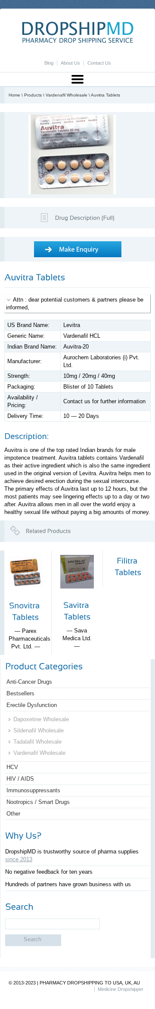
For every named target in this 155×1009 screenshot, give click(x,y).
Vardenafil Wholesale (66, 95)
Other (13, 813)
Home (14, 95)
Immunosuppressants (33, 790)
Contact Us (99, 62)
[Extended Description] (85, 217)
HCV (12, 767)
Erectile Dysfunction (31, 705)
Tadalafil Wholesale (37, 741)
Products (33, 95)
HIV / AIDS (20, 778)
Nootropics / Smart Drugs (38, 802)
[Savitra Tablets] (77, 595)
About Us (70, 62)
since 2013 (18, 859)
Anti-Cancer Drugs (29, 682)
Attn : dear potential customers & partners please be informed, (74, 303)
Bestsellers (20, 693)
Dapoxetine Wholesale (41, 719)
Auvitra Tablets (105, 95)
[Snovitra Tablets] (26, 595)
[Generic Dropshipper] (77, 41)
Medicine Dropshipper (120, 989)
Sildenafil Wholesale (38, 730)
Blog (48, 62)
